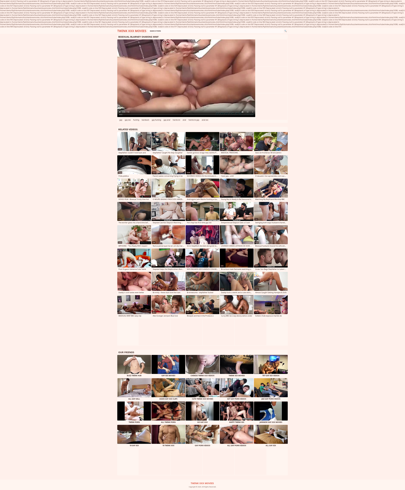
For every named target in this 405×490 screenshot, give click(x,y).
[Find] (285, 31)
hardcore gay (194, 120)
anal (184, 120)
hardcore (176, 120)
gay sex (128, 120)
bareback (145, 120)
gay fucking (156, 120)
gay (120, 120)
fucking (136, 120)
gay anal (167, 120)
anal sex (205, 120)
